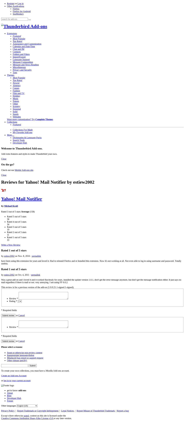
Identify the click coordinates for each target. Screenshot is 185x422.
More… (10, 135)
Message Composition (23, 62)
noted (26, 415)
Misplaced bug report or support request (25, 358)
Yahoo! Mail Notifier (21, 198)
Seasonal (17, 109)
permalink (36, 256)
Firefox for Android (22, 11)
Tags (15, 72)
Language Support (21, 59)
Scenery (16, 106)
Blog (9, 395)
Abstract (16, 85)
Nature (16, 101)
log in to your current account (17, 380)
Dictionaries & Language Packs (27, 137)
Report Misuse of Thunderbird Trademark (96, 411)
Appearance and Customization (27, 44)
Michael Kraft (11, 206)
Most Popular (19, 38)
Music (15, 98)
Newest (16, 83)
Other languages (8, 406)
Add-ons (38, 26)
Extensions (12, 33)
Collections (12, 122)
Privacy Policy (8, 411)
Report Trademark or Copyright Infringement (38, 411)
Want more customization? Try (30, 119)
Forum (10, 401)
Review (13, 298)
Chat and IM (18, 49)
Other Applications (15, 6)
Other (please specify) (17, 360)
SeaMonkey (18, 14)
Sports (15, 114)
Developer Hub (20, 143)
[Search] (29, 19)
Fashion (16, 91)
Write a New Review (10, 245)
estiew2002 (9, 256)
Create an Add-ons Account (13, 375)
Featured (17, 36)
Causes (16, 88)
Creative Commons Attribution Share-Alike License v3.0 (27, 418)
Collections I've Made (23, 130)
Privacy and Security (22, 70)
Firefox (16, 9)
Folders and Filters (21, 54)
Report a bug (123, 411)
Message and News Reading (26, 64)
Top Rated (17, 41)
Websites (17, 117)
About (10, 393)
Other (15, 104)
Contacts (17, 51)
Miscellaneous (19, 67)
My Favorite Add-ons (22, 132)
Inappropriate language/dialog (20, 355)
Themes (10, 75)
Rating (13, 301)
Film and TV (19, 93)
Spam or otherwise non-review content (24, 352)
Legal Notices (67, 411)
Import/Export (19, 57)
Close (3, 159)
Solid (15, 111)
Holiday (16, 96)
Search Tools (19, 140)
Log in (20, 3)
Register (10, 3)
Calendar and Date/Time (24, 46)
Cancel (21, 315)
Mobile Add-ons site (24, 170)
